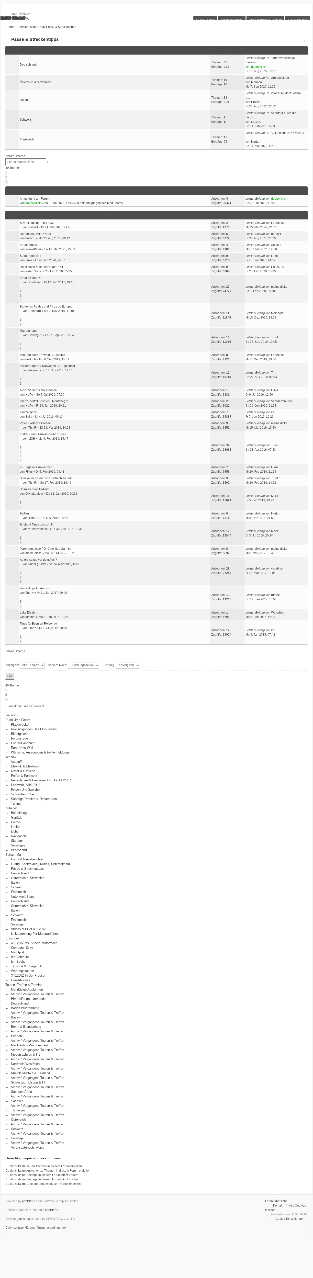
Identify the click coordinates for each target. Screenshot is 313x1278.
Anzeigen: (12, 665)
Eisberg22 (35, 335)
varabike (277, 568)
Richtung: (109, 665)
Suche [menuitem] (18, 16)
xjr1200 (256, 122)
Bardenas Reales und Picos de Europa (46, 306)
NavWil (33, 227)
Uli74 (274, 390)
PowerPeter (33, 249)
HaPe (29, 394)
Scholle (276, 245)
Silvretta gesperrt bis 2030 (37, 223)
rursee (275, 595)
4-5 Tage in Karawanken (36, 467)
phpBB (26, 1201)
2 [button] (6, 177)
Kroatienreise (29, 245)
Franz (32, 628)
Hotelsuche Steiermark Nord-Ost (41, 267)
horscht (30, 238)
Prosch (255, 102)
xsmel (32, 518)
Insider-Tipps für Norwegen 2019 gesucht (47, 366)
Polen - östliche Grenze (35, 423)
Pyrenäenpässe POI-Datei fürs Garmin (45, 548)
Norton (255, 141)
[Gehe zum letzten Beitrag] (288, 198)
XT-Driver (34, 282)
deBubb (30, 359)
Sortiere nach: (58, 665)
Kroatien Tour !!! (30, 278)
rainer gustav (37, 564)
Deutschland (28, 64)
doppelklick (258, 66)
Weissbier (277, 612)
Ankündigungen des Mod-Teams (101, 203)
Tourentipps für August (34, 588)
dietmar (33, 370)
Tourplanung (28, 330)
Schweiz (25, 119)
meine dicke (279, 286)
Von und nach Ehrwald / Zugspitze (42, 355)
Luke (28, 260)
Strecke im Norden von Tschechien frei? (46, 478)
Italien (24, 100)
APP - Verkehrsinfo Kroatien (38, 390)
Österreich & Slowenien (35, 82)
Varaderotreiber (281, 401)
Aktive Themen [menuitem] (298, 20)
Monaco (256, 82)
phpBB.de (51, 1210)
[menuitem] (18, 14)
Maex (275, 531)
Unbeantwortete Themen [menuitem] (265, 20)
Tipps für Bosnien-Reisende (38, 623)
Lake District (28, 612)
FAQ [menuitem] (6, 16)
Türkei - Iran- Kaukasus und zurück (43, 434)
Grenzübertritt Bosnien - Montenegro (44, 401)
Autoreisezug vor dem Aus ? (38, 559)
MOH (31, 438)
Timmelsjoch (28, 412)
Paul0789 (31, 271)
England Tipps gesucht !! (36, 524)
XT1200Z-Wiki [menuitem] (205, 20)
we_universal (22, 1219)
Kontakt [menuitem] (278, 1205)
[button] (6, 181)
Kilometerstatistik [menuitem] (232, 20)
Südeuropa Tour (30, 256)
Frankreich (27, 139)
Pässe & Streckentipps (35, 39)
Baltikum (25, 513)
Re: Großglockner (277, 78)
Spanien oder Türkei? (34, 489)
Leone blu (278, 223)
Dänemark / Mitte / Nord (35, 234)
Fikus (29, 471)
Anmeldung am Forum (34, 198)
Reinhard (34, 311)
